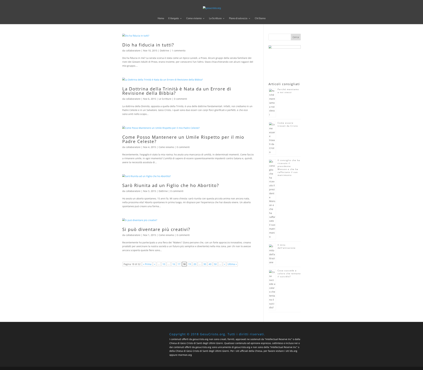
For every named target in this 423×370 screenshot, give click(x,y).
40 (210, 264)
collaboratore (133, 50)
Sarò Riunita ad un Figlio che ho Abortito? (170, 185)
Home (161, 18)
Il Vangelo (173, 18)
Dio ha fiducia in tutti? (148, 45)
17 (179, 264)
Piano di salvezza (238, 18)
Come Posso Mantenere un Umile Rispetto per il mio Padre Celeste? (183, 139)
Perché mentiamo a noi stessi (288, 91)
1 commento (178, 50)
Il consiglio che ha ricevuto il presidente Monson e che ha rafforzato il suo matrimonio (289, 168)
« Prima (147, 264)
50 (215, 264)
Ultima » (232, 264)
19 (189, 264)
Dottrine (164, 50)
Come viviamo (194, 18)
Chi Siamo (260, 18)
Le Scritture (215, 18)
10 (163, 264)
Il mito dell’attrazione (287, 246)
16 (173, 264)
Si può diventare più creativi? (156, 229)
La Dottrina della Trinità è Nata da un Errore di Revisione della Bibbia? (176, 91)
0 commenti (180, 98)
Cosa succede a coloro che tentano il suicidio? (289, 273)
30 (204, 264)
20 (194, 264)
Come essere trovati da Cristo (288, 124)
